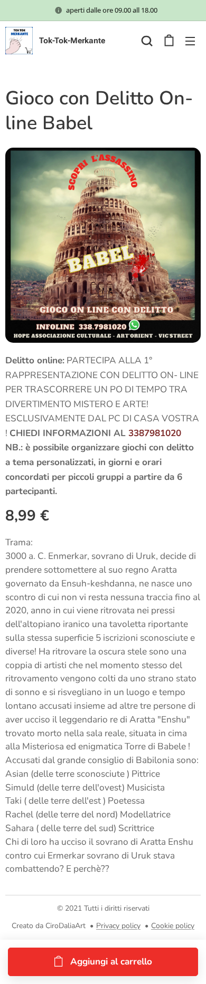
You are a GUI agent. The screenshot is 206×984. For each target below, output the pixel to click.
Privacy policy (118, 926)
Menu (190, 40)
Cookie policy (172, 926)
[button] (146, 40)
